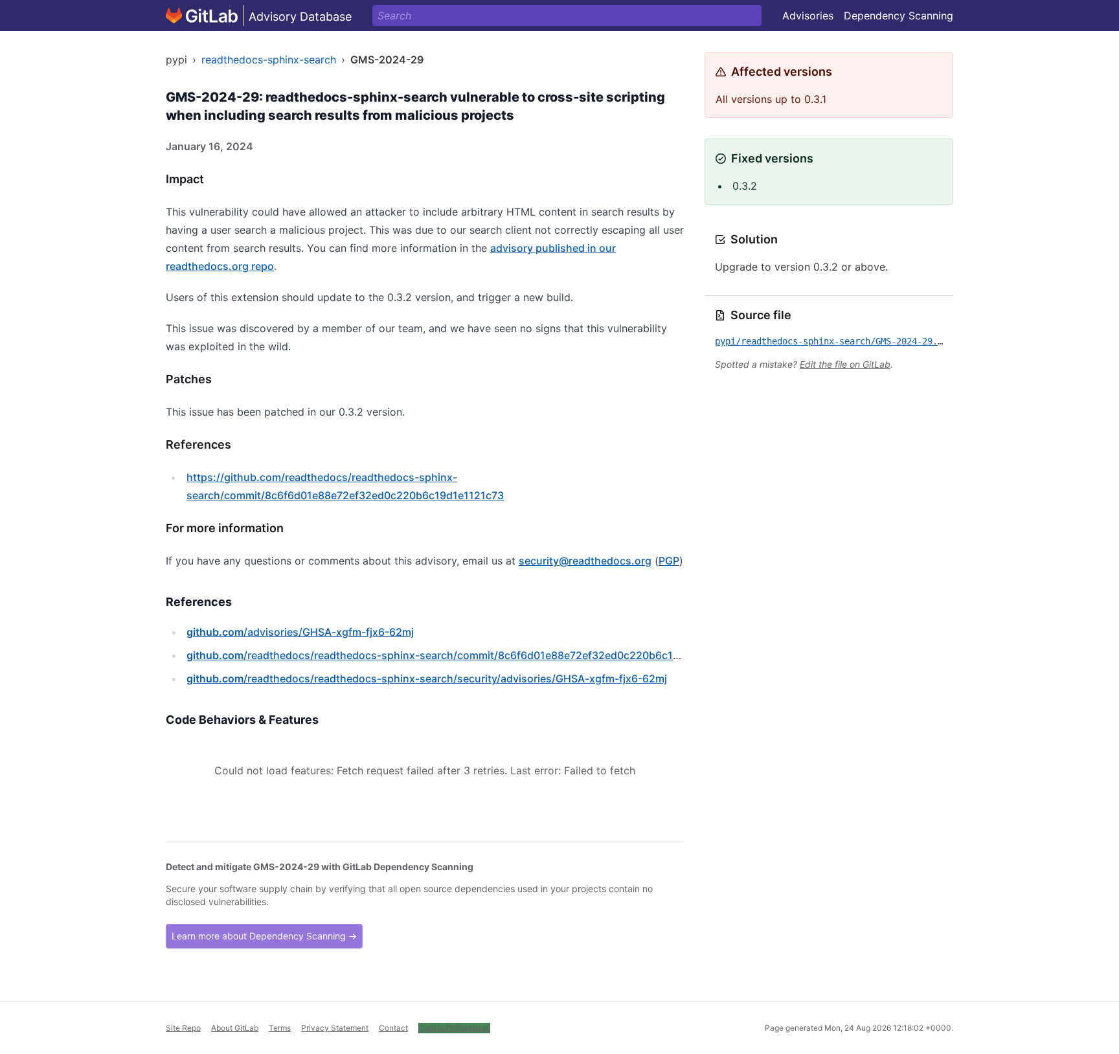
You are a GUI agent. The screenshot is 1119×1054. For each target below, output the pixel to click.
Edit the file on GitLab (845, 364)
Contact (393, 1028)
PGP (669, 560)
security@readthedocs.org (585, 560)
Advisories (807, 15)
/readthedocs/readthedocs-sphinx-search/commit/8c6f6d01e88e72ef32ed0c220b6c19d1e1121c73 (461, 655)
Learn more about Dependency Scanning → (264, 935)
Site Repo (183, 1028)
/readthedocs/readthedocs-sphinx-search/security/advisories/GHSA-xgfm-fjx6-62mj (426, 678)
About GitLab (234, 1028)
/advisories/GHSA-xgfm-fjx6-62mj (300, 631)
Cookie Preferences (454, 1028)
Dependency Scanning (898, 15)
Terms (280, 1028)
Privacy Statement (334, 1028)
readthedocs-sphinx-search (268, 59)
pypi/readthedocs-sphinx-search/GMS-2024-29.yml (834, 341)
